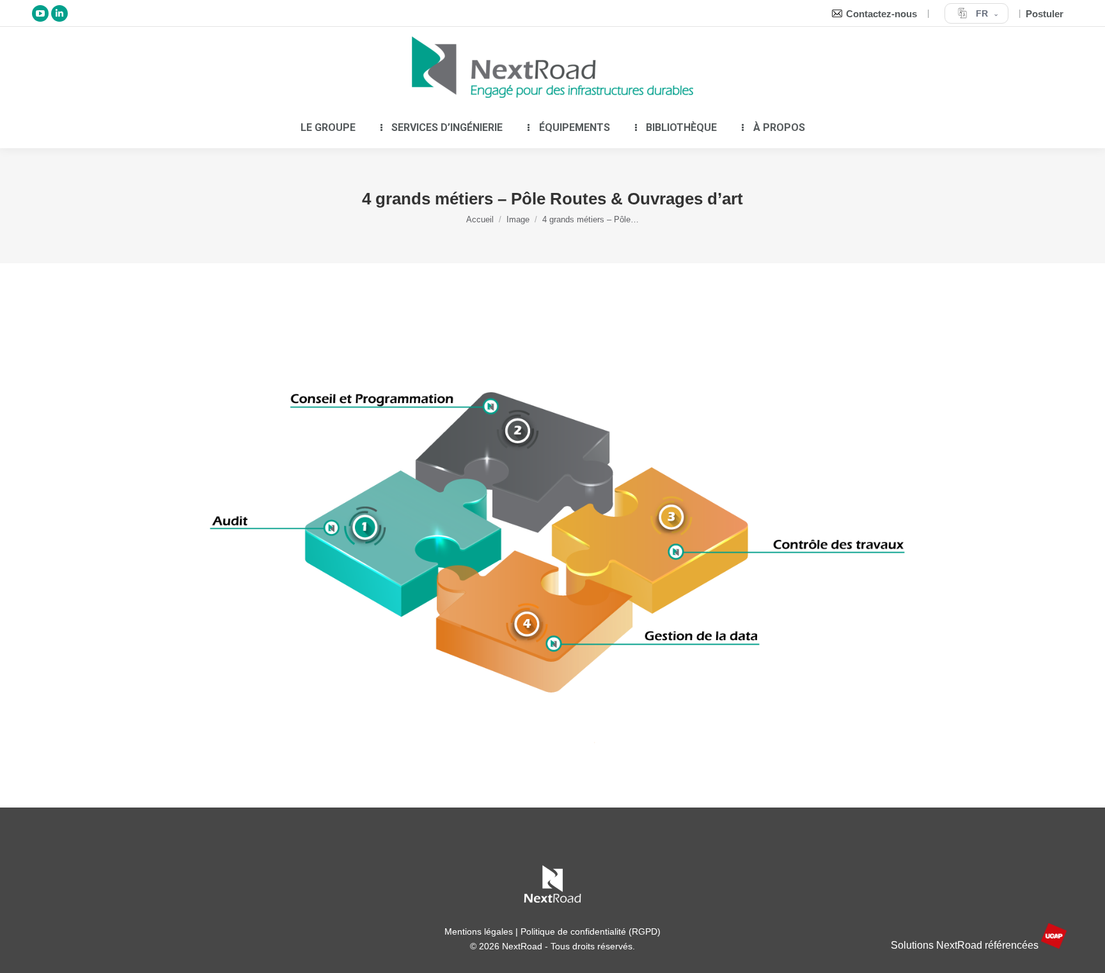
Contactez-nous (881, 13)
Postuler (1044, 13)
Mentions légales (478, 931)
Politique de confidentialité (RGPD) (591, 931)
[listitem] (354, 542)
